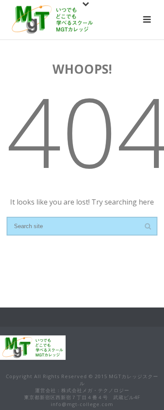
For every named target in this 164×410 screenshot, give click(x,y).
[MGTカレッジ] (33, 347)
